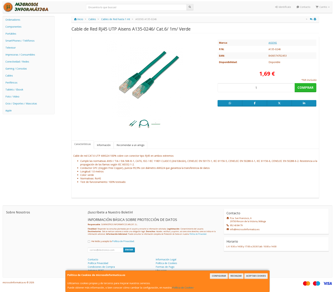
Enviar (129, 249)
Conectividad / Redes (17, 61)
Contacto (304, 7)
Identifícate (284, 7)
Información (104, 145)
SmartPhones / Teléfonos (20, 40)
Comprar (305, 87)
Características (82, 144)
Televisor (10, 47)
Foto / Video (12, 96)
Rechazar (236, 275)
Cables (9, 75)
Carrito (323, 7)
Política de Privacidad (197, 234)
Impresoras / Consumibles (20, 54)
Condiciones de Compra (101, 266)
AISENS (273, 42)
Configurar (219, 275)
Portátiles (10, 33)
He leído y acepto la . (113, 241)
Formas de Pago (165, 266)
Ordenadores (12, 19)
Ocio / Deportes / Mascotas (21, 103)
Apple (8, 110)
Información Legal (166, 259)
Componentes (13, 26)
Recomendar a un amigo (130, 145)
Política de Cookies (183, 287)
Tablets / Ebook (14, 89)
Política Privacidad (98, 263)
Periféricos (11, 82)
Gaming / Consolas (16, 68)
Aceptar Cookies (256, 275)
